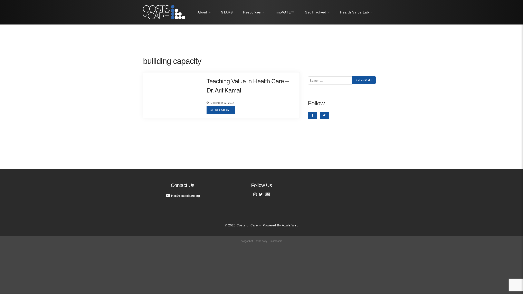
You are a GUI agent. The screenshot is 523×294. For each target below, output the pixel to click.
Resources (252, 12)
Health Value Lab (354, 12)
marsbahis (276, 241)
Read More (221, 110)
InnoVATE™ (285, 12)
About (202, 12)
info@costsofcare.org (185, 195)
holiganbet (247, 241)
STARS (227, 12)
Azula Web (290, 225)
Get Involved (315, 12)
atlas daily (261, 241)
